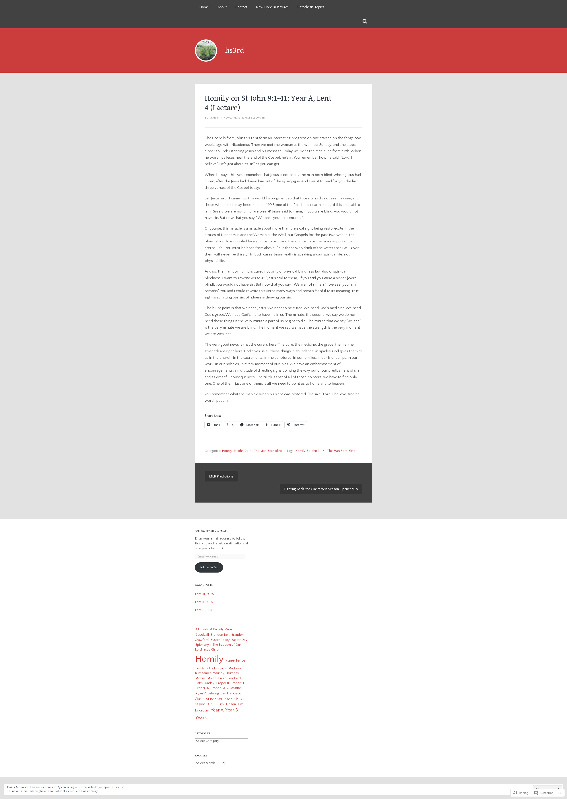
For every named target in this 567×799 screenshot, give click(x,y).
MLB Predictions (221, 476)
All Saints (201, 629)
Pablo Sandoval (229, 678)
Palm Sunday (204, 683)
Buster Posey (220, 640)
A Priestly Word (221, 629)
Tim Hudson (227, 704)
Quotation (234, 688)
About (222, 7)
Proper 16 (202, 688)
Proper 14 (237, 683)
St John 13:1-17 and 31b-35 (225, 699)
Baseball (202, 634)
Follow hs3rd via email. (211, 531)
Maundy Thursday (226, 673)
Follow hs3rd (209, 567)
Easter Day (239, 640)
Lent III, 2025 (204, 594)
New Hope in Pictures (272, 7)
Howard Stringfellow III (244, 117)
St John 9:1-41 (242, 451)
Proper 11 (222, 683)
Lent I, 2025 (203, 610)
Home (204, 7)
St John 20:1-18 (205, 704)
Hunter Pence (235, 661)
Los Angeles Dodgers (211, 668)
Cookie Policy (89, 791)
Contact (241, 7)
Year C (201, 717)
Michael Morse (205, 678)
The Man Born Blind (268, 451)
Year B (231, 710)
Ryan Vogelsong (207, 693)
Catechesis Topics (310, 7)
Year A (217, 710)
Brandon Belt (220, 635)
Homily (227, 451)
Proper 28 (218, 688)
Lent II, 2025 (204, 602)
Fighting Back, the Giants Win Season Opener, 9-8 (321, 489)
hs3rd (234, 50)
